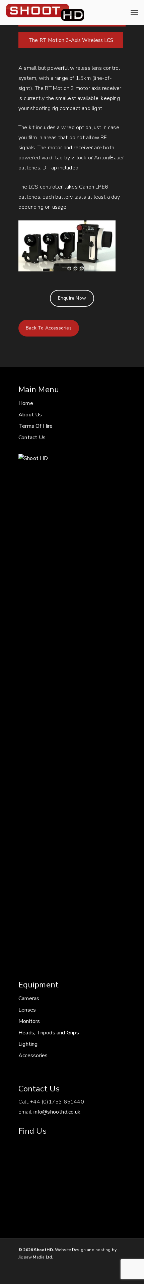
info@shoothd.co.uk (56, 1112)
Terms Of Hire (35, 426)
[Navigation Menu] (134, 12)
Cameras (28, 998)
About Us (30, 414)
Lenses (27, 1010)
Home (25, 403)
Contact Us (32, 437)
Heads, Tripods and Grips (48, 1032)
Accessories (33, 1055)
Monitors (29, 1021)
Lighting (28, 1044)
